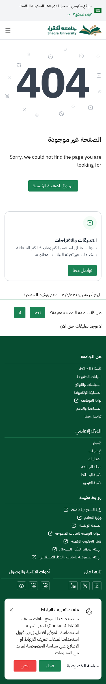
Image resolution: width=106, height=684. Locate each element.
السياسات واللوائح (88, 385)
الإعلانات (95, 451)
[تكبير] (45, 585)
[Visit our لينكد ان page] (73, 585)
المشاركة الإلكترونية (87, 392)
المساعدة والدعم (88, 408)
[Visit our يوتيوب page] (96, 585)
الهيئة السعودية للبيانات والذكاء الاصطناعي (70, 557)
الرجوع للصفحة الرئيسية (53, 185)
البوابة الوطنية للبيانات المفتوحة (78, 533)
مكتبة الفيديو (92, 483)
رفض (25, 666)
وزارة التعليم (92, 517)
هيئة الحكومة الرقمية (85, 541)
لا (20, 312)
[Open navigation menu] (8, 30)
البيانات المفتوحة (89, 377)
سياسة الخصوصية (83, 666)
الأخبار (97, 443)
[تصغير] (33, 585)
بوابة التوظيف (91, 400)
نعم (37, 312)
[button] (56, 15)
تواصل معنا (82, 270)
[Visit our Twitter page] (85, 585)
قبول (50, 666)
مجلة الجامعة (91, 467)
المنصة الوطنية (90, 525)
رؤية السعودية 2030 (86, 510)
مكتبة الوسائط (91, 475)
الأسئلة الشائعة (90, 369)
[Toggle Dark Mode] (21, 585)
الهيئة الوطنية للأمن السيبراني (80, 549)
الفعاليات (94, 459)
